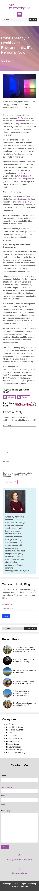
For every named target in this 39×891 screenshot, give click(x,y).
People (9, 733)
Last (3, 804)
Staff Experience (13, 724)
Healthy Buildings (13, 747)
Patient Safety (12, 735)
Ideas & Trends (12, 741)
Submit (6, 616)
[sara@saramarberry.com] (19, 855)
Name (6, 452)
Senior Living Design (14, 727)
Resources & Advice (14, 730)
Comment (7, 425)
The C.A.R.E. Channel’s (21, 176)
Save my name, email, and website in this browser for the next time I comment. (18, 475)
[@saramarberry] (19, 869)
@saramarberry (19, 873)
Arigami (20, 307)
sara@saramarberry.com (19, 859)
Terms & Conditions (19, 886)
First (3, 795)
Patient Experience (14, 738)
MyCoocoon (20, 121)
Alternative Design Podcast (23, 199)
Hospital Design (12, 744)
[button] (19, 14)
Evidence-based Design (16, 752)
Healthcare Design (14, 750)
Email (6, 461)
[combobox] (15, 19)
